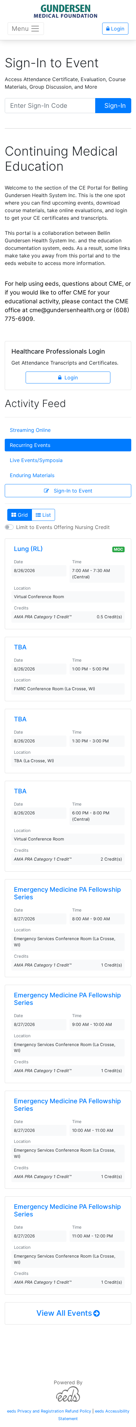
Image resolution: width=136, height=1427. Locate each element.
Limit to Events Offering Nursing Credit (63, 527)
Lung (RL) (28, 549)
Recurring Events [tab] (30, 445)
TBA (20, 647)
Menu (20, 28)
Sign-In (114, 105)
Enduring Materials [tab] (32, 475)
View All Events (64, 1313)
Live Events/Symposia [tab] (36, 460)
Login (116, 28)
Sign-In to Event (70, 491)
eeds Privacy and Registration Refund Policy (49, 1411)
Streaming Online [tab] (30, 430)
